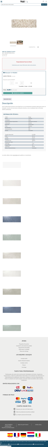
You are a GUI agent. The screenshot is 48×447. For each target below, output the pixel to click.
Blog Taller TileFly (23, 424)
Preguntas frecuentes (24, 344)
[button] (2, 444)
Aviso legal (38, 424)
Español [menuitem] (10, 437)
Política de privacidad (8, 427)
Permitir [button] (9, 446)
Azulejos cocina (24, 362)
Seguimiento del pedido (24, 347)
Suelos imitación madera (24, 360)
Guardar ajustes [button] (4, 446)
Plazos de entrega (24, 351)
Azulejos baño (24, 358)
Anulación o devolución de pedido (24, 345)
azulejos (28, 354)
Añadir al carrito (19, 93)
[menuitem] (10, 435)
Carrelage (24, 367)
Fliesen (24, 365)
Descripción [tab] (7, 99)
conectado (15, 155)
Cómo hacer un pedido (24, 349)
